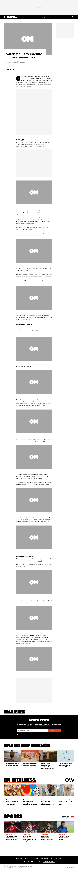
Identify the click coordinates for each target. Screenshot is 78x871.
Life (34, 17)
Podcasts (51, 17)
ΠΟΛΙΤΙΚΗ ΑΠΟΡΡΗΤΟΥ (56, 858)
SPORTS (13, 817)
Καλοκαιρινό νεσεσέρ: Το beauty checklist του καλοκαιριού (30, 765)
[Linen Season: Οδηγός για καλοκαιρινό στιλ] (12, 756)
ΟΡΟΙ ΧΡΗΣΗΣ (44, 858)
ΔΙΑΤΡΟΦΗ (43, 798)
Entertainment (28, 17)
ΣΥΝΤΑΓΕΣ (8, 798)
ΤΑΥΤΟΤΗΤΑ (28, 858)
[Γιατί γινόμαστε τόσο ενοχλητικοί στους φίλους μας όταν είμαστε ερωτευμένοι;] (30, 790)
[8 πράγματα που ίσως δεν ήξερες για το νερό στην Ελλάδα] (65, 756)
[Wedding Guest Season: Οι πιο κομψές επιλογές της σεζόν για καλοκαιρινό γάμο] (48, 756)
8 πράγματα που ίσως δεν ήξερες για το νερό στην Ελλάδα (65, 765)
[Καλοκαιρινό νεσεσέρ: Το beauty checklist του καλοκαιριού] (30, 756)
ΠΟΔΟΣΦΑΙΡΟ (9, 834)
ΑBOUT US (36, 858)
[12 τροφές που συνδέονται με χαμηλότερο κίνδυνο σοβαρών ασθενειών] (48, 790)
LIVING (60, 798)
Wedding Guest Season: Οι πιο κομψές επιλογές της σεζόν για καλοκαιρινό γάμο (48, 767)
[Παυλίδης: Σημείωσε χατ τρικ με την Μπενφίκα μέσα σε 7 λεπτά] (12, 826)
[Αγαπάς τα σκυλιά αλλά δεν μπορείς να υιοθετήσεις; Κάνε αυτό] (65, 790)
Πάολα (32, 142)
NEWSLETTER (49, 861)
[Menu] (4, 17)
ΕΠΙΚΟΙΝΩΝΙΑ (19, 858)
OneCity (39, 17)
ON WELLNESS (20, 780)
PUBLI (7, 51)
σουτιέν (40, 560)
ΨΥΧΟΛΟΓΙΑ (26, 798)
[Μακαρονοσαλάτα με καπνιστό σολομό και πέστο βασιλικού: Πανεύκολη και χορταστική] (12, 790)
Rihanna (38, 327)
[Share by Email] (13, 70)
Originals (45, 17)
